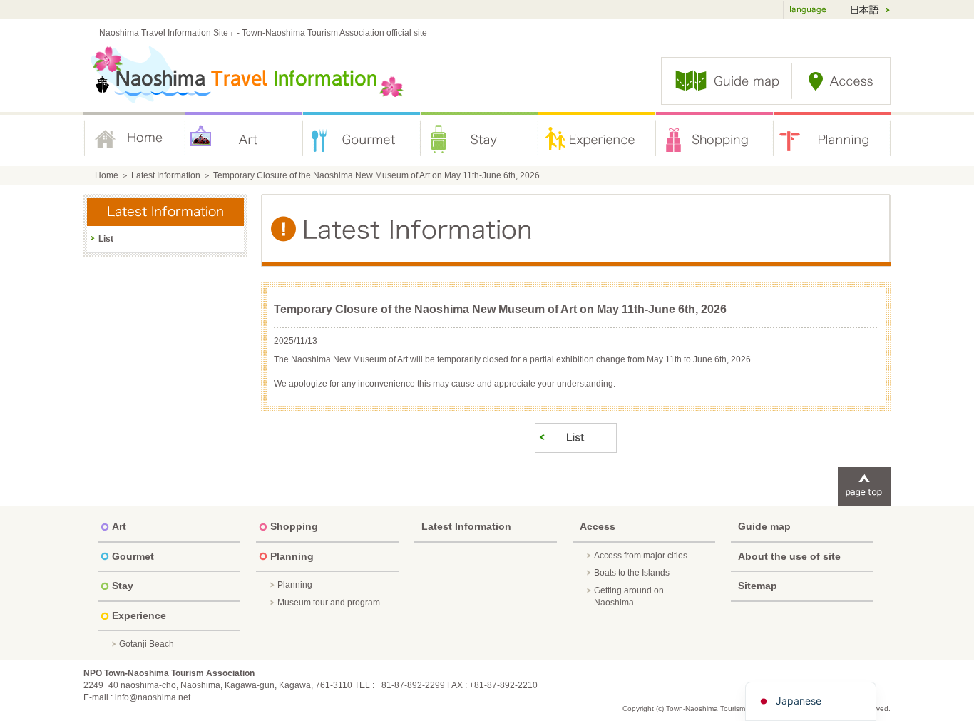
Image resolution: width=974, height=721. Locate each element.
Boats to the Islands (632, 573)
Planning (832, 139)
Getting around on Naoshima (629, 597)
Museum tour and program (328, 603)
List (105, 239)
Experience (597, 139)
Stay (479, 139)
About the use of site (789, 556)
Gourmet (362, 139)
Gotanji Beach (146, 644)
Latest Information (165, 175)
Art (244, 139)
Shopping (715, 139)
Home (134, 139)
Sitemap (757, 585)
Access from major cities (640, 556)
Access (597, 526)
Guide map (764, 526)
